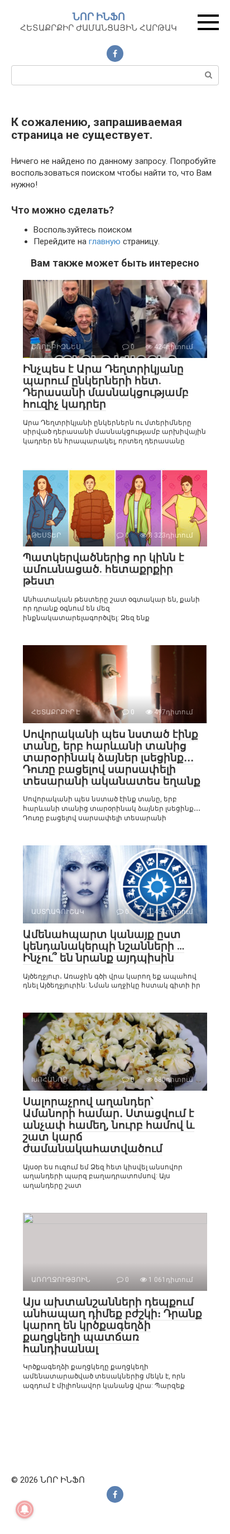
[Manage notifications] (24, 1509)
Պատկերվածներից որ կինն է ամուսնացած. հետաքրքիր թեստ (103, 569)
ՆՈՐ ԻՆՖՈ (99, 16)
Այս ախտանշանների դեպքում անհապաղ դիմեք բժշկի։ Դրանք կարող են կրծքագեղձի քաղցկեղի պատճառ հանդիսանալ (112, 1325)
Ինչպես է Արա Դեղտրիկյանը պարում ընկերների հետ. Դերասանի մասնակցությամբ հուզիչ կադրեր (106, 386)
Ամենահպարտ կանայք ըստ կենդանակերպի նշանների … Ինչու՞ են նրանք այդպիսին (103, 946)
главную (105, 241)
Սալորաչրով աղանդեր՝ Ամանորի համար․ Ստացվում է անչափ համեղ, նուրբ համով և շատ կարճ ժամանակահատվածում (108, 1125)
